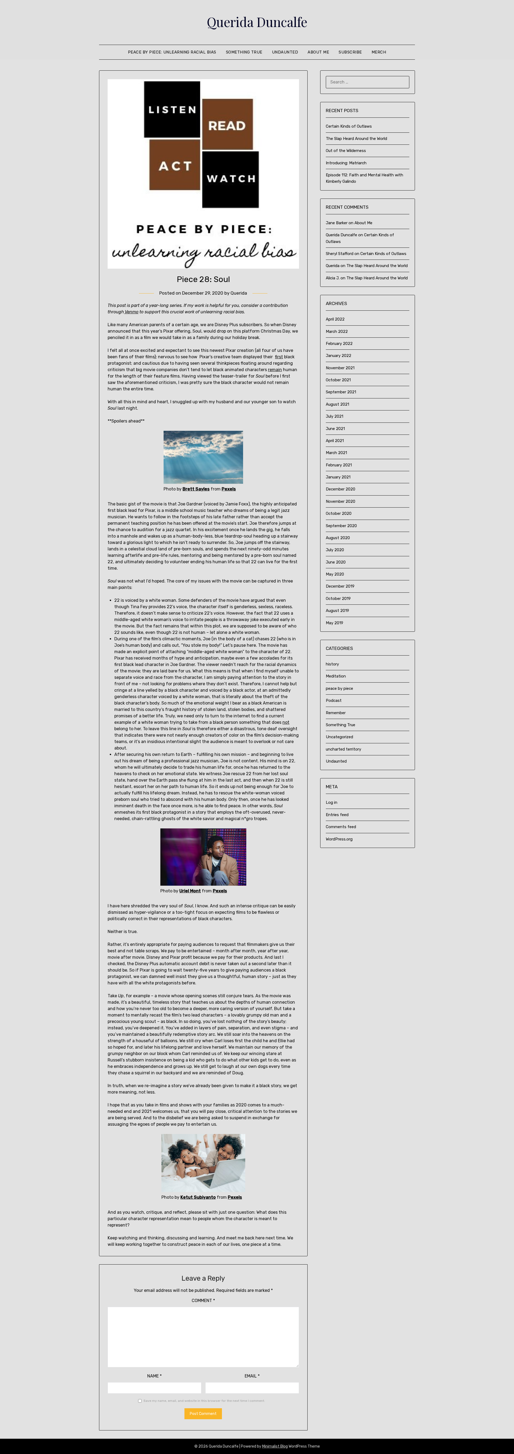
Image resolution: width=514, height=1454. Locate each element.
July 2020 (335, 549)
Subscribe (350, 52)
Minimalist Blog (275, 1446)
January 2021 (338, 477)
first (279, 356)
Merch (379, 52)
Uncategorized (339, 736)
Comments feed (341, 826)
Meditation (336, 676)
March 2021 (336, 452)
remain (275, 369)
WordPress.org (339, 839)
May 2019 (334, 623)
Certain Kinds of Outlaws (349, 126)
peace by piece (339, 688)
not (285, 722)
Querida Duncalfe (257, 21)
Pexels (229, 489)
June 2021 (335, 428)
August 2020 (338, 537)
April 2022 (335, 319)
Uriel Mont (190, 890)
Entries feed (337, 814)
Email (252, 1376)
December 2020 (340, 489)
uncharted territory (343, 749)
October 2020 (339, 513)
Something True (244, 52)
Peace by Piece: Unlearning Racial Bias (172, 52)
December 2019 (340, 586)
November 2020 (340, 501)
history (332, 664)
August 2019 (337, 610)
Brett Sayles (196, 489)
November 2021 (340, 368)
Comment (203, 1300)
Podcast (334, 700)
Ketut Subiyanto (198, 1197)
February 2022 (339, 343)
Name (154, 1376)
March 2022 (337, 331)
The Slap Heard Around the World (356, 138)
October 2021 (338, 380)
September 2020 (341, 525)
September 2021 (341, 392)
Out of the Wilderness (346, 150)
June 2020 (336, 562)
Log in (331, 802)
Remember (336, 712)
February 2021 (339, 465)
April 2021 (335, 440)
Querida (238, 293)
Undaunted (285, 52)
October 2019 (338, 598)
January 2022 (338, 355)
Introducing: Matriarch (346, 163)
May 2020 (335, 574)
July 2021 (334, 416)
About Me (318, 52)
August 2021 (337, 404)
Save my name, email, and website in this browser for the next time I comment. (204, 1401)
